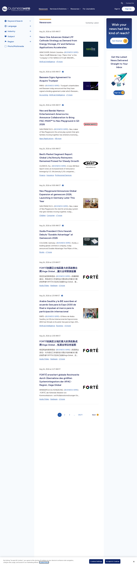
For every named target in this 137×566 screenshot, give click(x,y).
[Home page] (16, 8)
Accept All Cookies (112, 561)
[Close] (133, 562)
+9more (59, 62)
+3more (62, 285)
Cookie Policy (44, 562)
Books (41, 252)
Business (59, 326)
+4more (67, 326)
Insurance (50, 175)
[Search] (122, 3)
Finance (42, 175)
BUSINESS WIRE (71, 52)
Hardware (54, 285)
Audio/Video (44, 285)
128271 (80, 415)
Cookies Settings (96, 561)
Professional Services (63, 175)
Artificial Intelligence (47, 62)
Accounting (43, 95)
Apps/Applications (46, 138)
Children (42, 215)
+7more (69, 95)
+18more (58, 138)
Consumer (51, 215)
